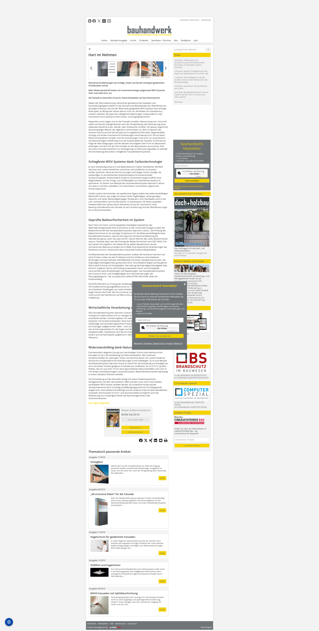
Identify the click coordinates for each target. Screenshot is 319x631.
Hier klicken (162, 328)
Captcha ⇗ (172, 331)
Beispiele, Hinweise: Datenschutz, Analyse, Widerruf (158, 343)
